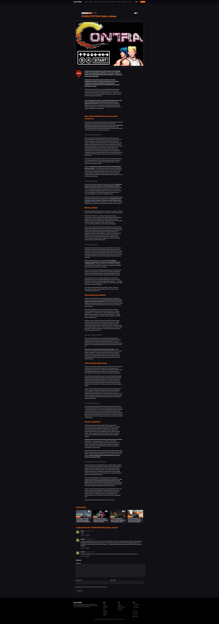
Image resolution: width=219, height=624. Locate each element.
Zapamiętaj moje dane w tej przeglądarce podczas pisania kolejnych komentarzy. (92, 586)
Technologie (113, 1)
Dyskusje (119, 1)
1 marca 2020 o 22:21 (90, 539)
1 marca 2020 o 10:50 (90, 531)
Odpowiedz (88, 535)
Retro (107, 1)
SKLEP (130, 1)
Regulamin (120, 605)
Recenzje (91, 1)
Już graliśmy (125, 1)
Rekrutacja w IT (120, 609)
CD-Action (84, 13)
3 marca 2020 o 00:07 (90, 551)
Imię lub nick (79, 580)
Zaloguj (143, 1)
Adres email (113, 580)
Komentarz (79, 563)
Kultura (103, 1)
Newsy (86, 1)
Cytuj (82, 535)
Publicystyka (97, 1)
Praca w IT (120, 608)
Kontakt (119, 604)
